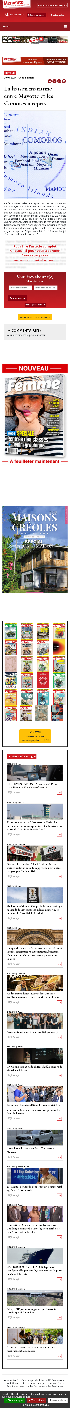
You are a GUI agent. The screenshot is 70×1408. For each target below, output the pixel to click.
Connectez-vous (17, 15)
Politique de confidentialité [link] (35, 1404)
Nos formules (57, 15)
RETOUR (10, 72)
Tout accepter (15, 1400)
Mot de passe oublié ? (35, 305)
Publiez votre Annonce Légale (52, 5)
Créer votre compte (37, 15)
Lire (59, 793)
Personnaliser (58, 1400)
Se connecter (17, 298)
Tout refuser (38, 1400)
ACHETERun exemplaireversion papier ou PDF (35, 736)
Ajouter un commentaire (35, 317)
